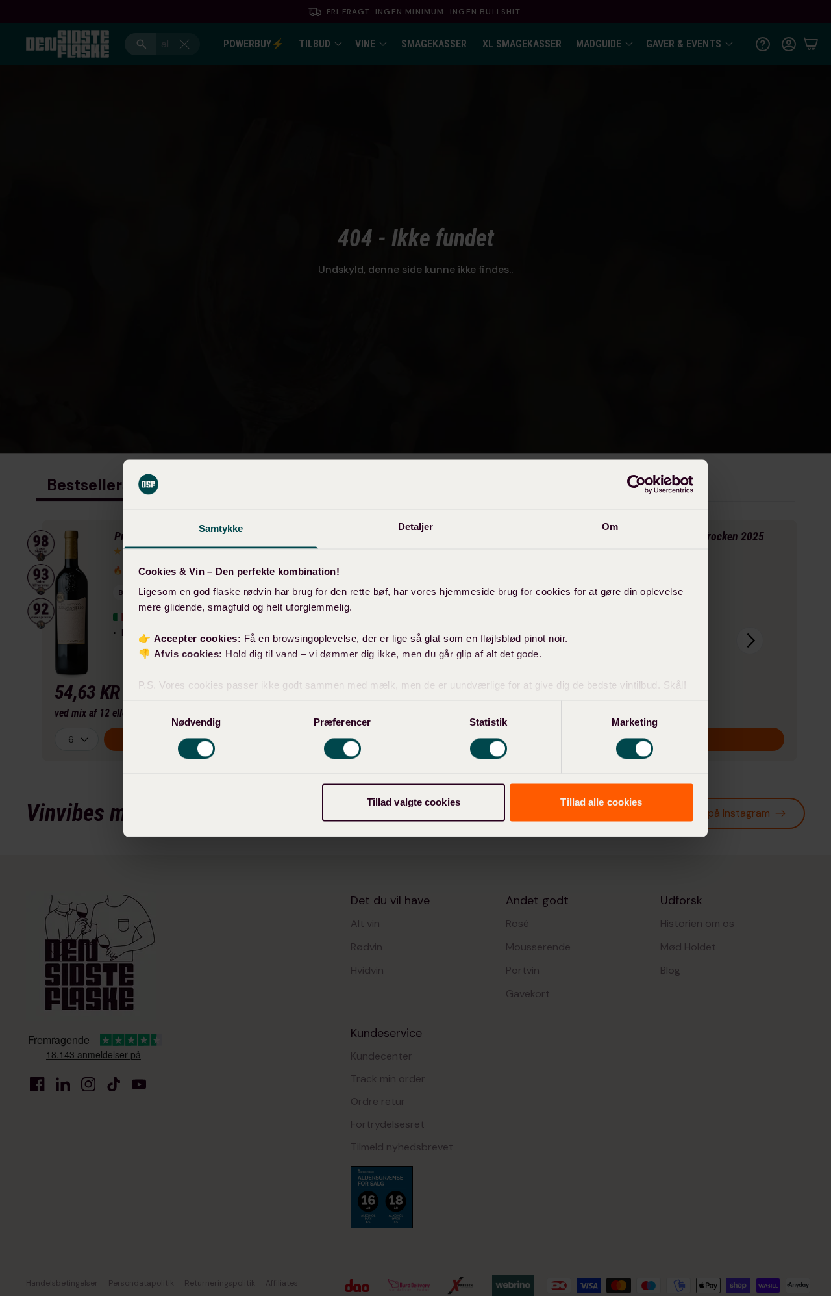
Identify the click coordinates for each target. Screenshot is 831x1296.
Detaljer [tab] (416, 527)
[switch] (342, 748)
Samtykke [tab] (221, 529)
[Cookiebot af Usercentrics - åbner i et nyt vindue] (636, 484)
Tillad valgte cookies (413, 802)
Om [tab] (610, 527)
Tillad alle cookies (601, 802)
